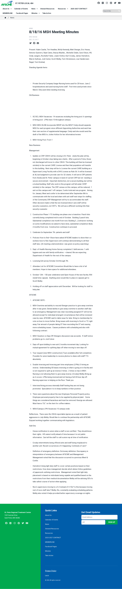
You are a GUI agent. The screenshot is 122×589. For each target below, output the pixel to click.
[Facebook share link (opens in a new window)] (34, 43)
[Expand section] (11, 9)
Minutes (34, 13)
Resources (62, 9)
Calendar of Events (21, 9)
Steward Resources (47, 9)
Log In (47, 575)
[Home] (5, 18)
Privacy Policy (50, 571)
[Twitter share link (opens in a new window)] (30, 43)
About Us (6, 9)
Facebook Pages (22, 13)
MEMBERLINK (8, 13)
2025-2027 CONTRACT (79, 9)
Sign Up (111, 522)
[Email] (37, 43)
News (33, 9)
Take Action (46, 13)
